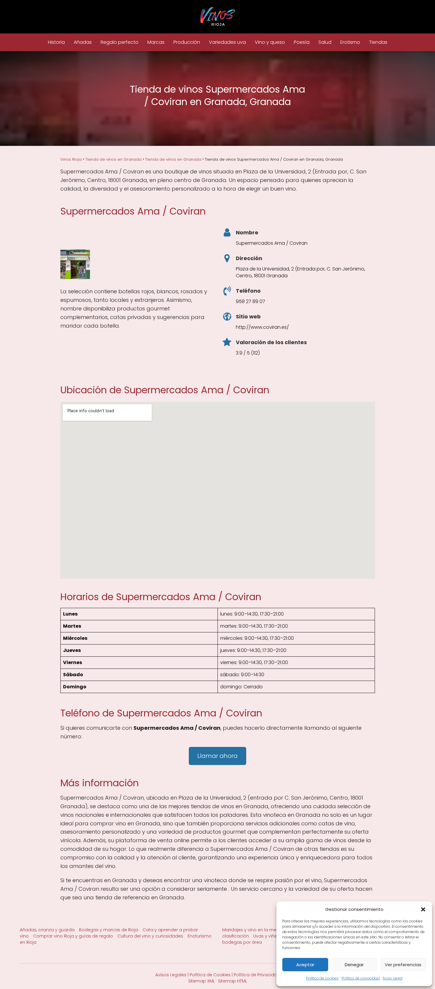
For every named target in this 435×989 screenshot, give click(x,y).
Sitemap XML (201, 981)
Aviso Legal (392, 978)
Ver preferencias (403, 964)
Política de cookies (322, 978)
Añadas (83, 42)
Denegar (354, 964)
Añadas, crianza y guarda (47, 930)
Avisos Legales (170, 975)
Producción (186, 42)
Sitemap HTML (232, 981)
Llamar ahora (217, 756)
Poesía (302, 42)
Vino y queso (270, 42)
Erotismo (350, 42)
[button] (423, 909)
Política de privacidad (360, 978)
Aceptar (305, 964)
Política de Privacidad (257, 975)
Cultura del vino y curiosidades (150, 936)
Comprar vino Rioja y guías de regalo (73, 936)
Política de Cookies (210, 975)
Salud (324, 42)
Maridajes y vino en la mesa (252, 930)
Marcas (156, 42)
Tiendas (378, 42)
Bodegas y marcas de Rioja (108, 930)
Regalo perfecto (119, 42)
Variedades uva (227, 42)
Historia (56, 42)
